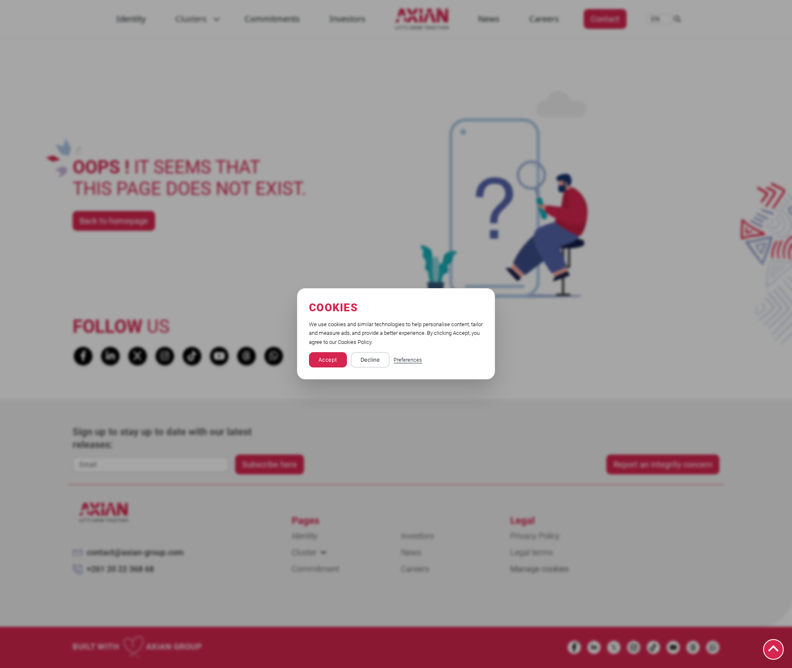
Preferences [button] (408, 360)
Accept (327, 360)
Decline (370, 360)
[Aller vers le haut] (773, 649)
